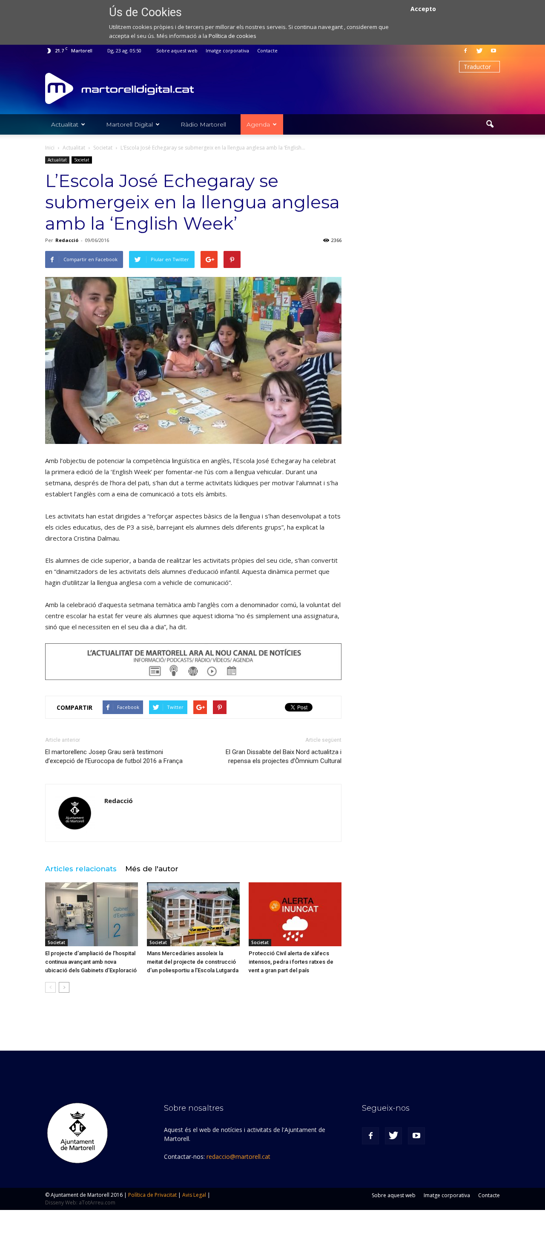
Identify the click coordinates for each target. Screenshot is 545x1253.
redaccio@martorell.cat (238, 1156)
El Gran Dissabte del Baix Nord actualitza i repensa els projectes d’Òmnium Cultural (283, 756)
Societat (81, 160)
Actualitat (64, 124)
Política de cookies (232, 36)
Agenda (258, 124)
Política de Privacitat (152, 1194)
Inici (49, 147)
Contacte (267, 50)
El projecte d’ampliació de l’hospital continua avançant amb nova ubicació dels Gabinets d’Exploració (91, 962)
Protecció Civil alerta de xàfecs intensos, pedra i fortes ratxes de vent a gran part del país (291, 962)
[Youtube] (493, 51)
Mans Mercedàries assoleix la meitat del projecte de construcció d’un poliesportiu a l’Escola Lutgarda (192, 962)
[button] (489, 124)
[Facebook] (465, 51)
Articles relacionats (81, 868)
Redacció (66, 240)
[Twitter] (479, 51)
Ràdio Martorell (203, 124)
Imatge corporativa (227, 50)
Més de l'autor (151, 868)
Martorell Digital (129, 124)
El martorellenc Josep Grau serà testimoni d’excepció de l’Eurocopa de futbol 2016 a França (114, 756)
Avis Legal (194, 1194)
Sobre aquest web (177, 50)
